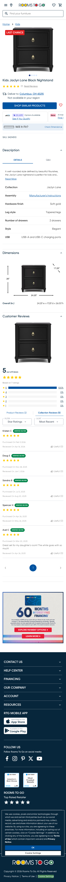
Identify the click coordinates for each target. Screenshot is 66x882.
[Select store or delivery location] (11, 5)
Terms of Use (28, 876)
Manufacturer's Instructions (45, 195)
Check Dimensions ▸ (53, 127)
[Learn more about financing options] (33, 638)
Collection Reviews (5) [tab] (49, 413)
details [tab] (18, 160)
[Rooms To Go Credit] (33, 612)
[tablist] (33, 160)
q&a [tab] (48, 160)
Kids (17, 24)
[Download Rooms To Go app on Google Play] (15, 730)
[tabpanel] (33, 204)
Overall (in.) (8, 303)
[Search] (5, 13)
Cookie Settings (46, 876)
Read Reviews (31, 86)
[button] (33, 387)
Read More (10, 179)
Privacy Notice (11, 876)
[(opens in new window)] (7, 758)
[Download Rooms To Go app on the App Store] (15, 721)
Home (6, 24)
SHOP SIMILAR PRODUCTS (29, 105)
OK (33, 848)
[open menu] (6, 5)
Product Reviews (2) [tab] (17, 413)
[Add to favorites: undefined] (60, 105)
